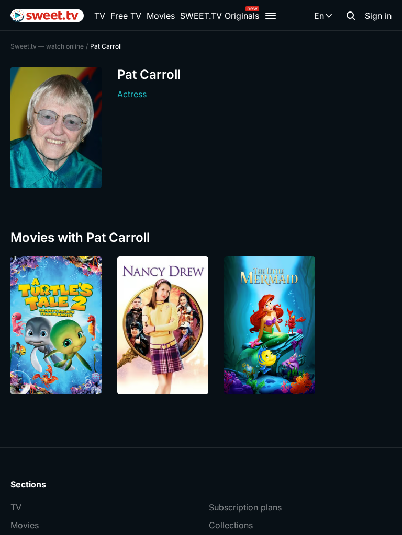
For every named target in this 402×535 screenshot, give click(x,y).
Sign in (378, 15)
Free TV (125, 15)
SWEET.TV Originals (219, 15)
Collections (231, 525)
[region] (201, 325)
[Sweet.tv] (47, 15)
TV (99, 15)
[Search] (350, 15)
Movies (161, 15)
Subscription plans (245, 507)
